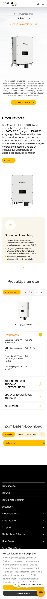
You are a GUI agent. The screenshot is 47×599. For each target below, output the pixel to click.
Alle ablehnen (23, 593)
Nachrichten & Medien (14, 534)
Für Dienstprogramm (13, 499)
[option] (23, 51)
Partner (15, 513)
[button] (41, 292)
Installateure (9, 520)
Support (6, 527)
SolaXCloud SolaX (11, 548)
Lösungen (7, 506)
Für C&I (6, 492)
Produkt (6, 513)
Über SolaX (8, 541)
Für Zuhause (9, 485)
